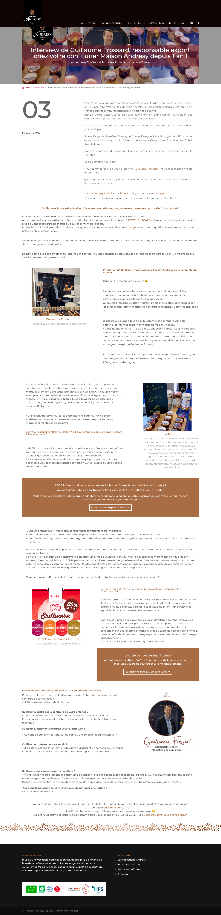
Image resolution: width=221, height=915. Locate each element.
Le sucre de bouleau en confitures (146, 671)
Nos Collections (109, 23)
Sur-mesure (136, 23)
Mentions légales (67, 910)
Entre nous (175, 23)
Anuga (185, 354)
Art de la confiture (128, 869)
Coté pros (88, 23)
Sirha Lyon (130, 227)
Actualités (108, 62)
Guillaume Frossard (146, 168)
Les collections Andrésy (131, 859)
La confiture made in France (132, 62)
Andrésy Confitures (88, 62)
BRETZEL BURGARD (138, 220)
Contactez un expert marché (109, 507)
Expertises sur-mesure (131, 864)
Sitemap (122, 874)
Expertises (156, 23)
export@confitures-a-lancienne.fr (166, 814)
